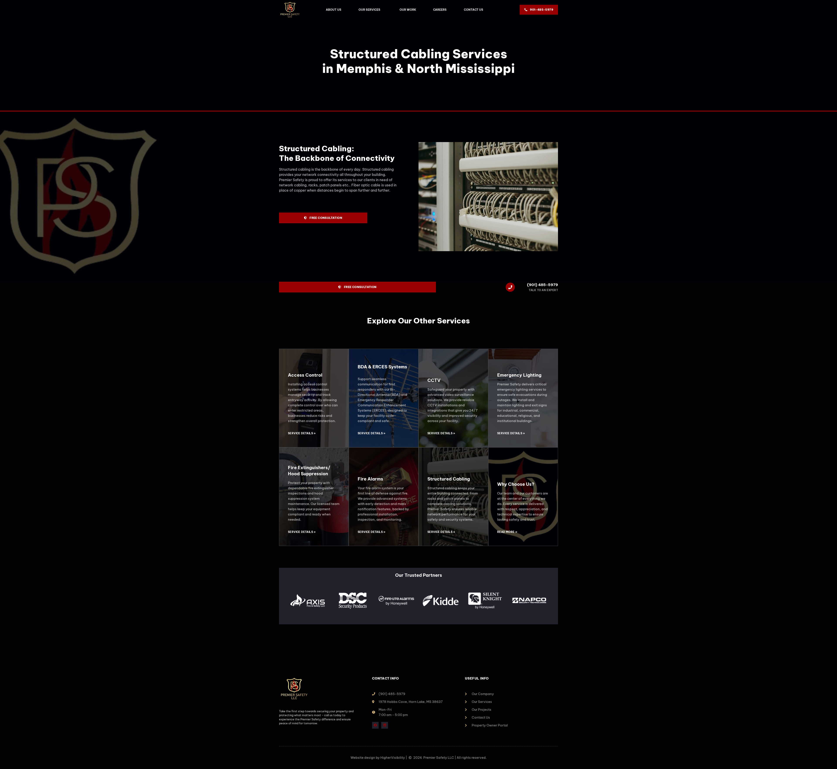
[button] (285, 601)
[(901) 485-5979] (510, 287)
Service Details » (302, 433)
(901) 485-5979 (542, 284)
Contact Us (473, 9)
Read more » (507, 532)
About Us (333, 9)
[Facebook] (375, 725)
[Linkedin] (384, 725)
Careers (440, 9)
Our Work (408, 9)
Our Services (369, 9)
